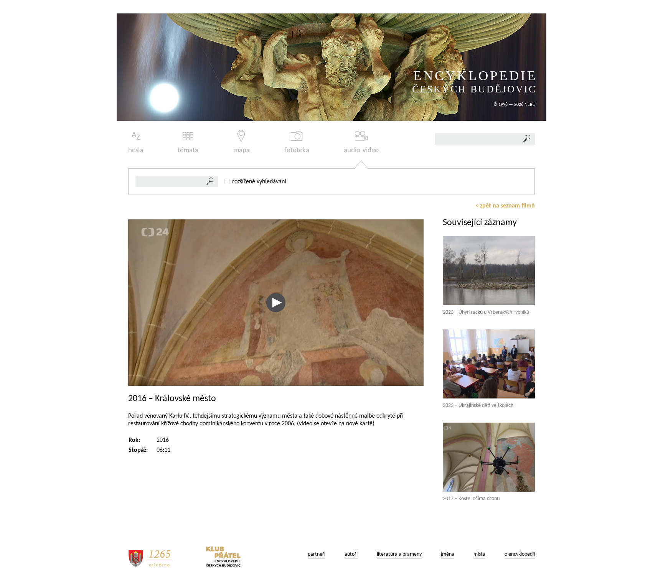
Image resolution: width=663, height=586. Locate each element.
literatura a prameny (399, 554)
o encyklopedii (520, 554)
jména (447, 554)
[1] (210, 181)
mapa (241, 150)
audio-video (361, 150)
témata (188, 150)
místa (479, 554)
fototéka (296, 150)
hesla (135, 150)
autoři (351, 554)
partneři (316, 554)
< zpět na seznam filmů (505, 206)
